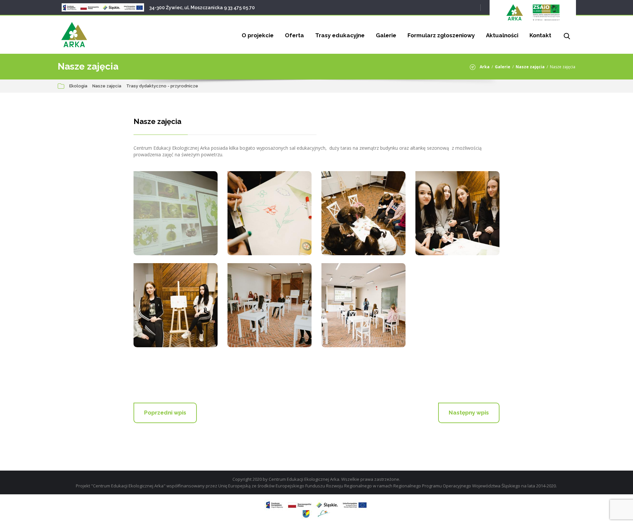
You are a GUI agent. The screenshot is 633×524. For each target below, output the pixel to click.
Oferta (294, 35)
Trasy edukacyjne (340, 35)
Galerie (386, 35)
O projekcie (258, 35)
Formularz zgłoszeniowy (441, 35)
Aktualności (502, 35)
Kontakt (540, 35)
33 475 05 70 (241, 7)
